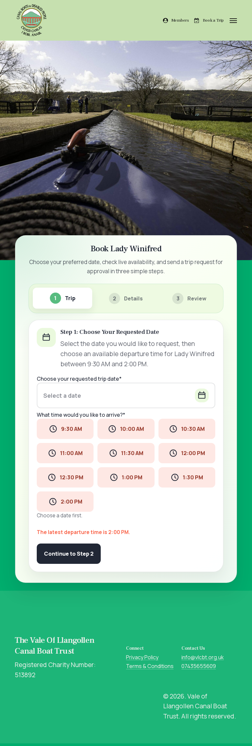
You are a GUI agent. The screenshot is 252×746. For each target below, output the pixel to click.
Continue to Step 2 (69, 553)
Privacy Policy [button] (142, 657)
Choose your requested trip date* (79, 378)
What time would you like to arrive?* (81, 414)
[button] (233, 20)
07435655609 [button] (198, 666)
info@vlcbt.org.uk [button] (202, 657)
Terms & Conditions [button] (150, 666)
